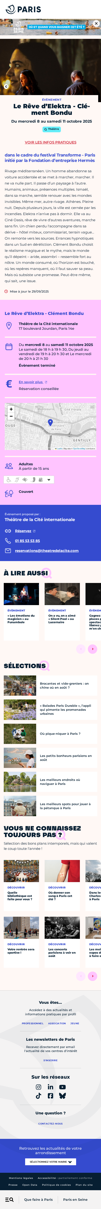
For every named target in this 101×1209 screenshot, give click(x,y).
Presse (13, 1184)
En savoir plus (31, 382)
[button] (50, 422)
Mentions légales (21, 1178)
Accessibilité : (65, 1178)
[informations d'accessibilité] (29, 480)
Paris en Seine (75, 1199)
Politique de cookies (56, 1184)
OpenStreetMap (79, 448)
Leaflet (59, 448)
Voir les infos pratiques (50, 142)
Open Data (29, 1184)
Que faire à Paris (38, 1199)
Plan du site (84, 1184)
